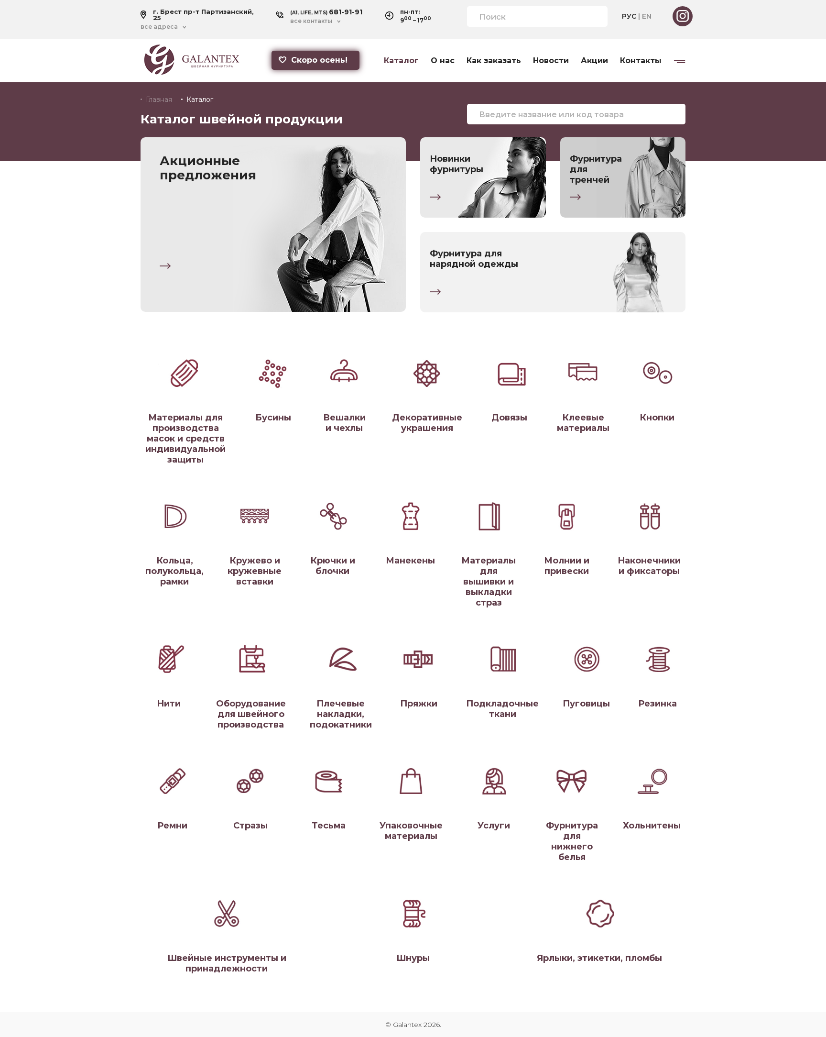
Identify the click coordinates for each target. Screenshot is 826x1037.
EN (647, 16)
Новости (551, 61)
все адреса (159, 27)
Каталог (401, 61)
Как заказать (494, 61)
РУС (629, 16)
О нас (443, 61)
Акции (594, 61)
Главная (159, 99)
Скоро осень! (319, 60)
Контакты (641, 61)
